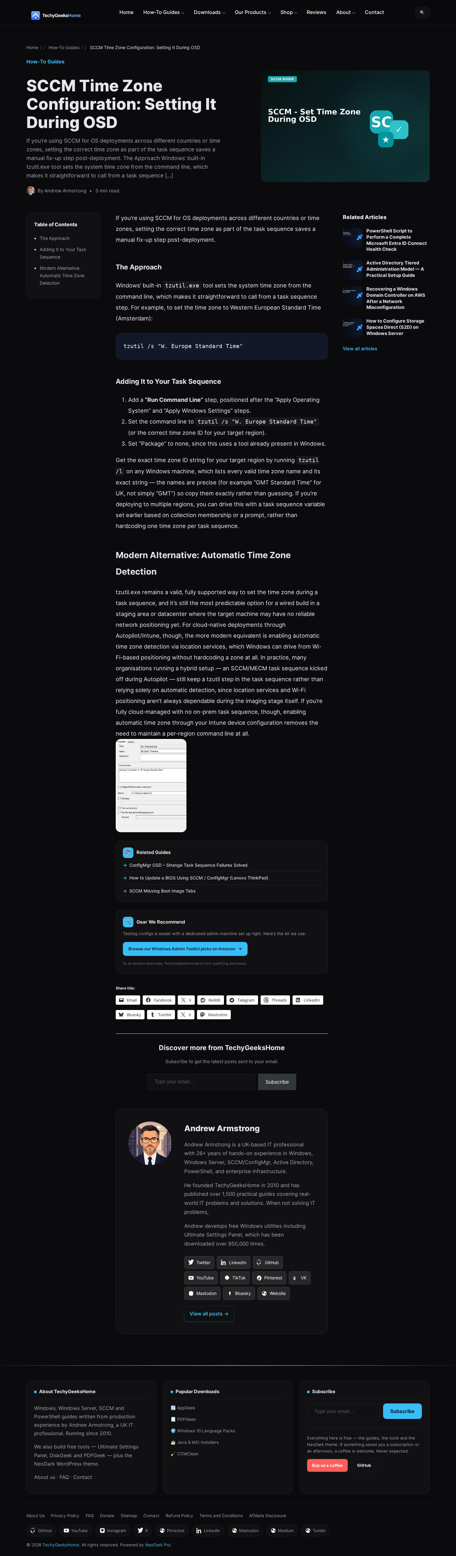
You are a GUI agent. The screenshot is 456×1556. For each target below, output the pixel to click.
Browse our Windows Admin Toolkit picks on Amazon (181, 948)
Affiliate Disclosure (267, 1515)
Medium (281, 1532)
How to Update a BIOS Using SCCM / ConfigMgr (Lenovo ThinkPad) (198, 877)
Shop (286, 12)
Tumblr (315, 1532)
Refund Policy (179, 1515)
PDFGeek (94, 1455)
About (343, 12)
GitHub (268, 1264)
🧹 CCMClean (185, 1453)
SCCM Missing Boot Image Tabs (162, 890)
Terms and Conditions (221, 1515)
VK (299, 1279)
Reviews (316, 12)
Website (273, 1295)
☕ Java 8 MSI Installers (195, 1442)
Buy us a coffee (327, 1465)
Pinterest (269, 1279)
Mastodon (202, 1295)
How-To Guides (161, 12)
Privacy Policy (65, 1515)
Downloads (207, 12)
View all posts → (209, 1313)
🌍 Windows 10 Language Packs (203, 1430)
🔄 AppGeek (183, 1407)
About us (44, 1477)
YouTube (201, 1279)
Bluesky (239, 1295)
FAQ (64, 1477)
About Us (35, 1515)
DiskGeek (61, 1455)
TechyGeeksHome (68, 15)
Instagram (112, 1532)
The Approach (55, 238)
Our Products (250, 12)
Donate (107, 1515)
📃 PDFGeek (183, 1419)
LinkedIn (233, 1264)
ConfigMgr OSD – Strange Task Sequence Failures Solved (188, 865)
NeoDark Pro (158, 1544)
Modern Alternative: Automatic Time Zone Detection (62, 275)
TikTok (235, 1279)
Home (126, 12)
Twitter (199, 1264)
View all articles (360, 348)
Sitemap (129, 1515)
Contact (374, 12)
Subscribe (277, 1082)
